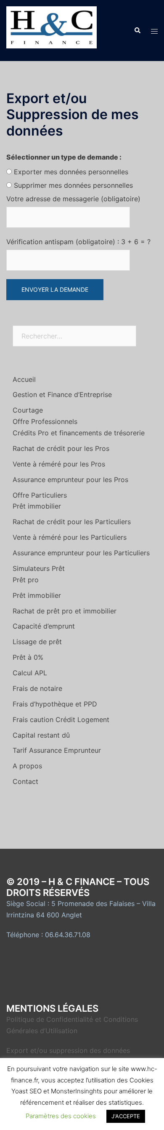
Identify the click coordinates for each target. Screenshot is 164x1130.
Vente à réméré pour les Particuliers (70, 537)
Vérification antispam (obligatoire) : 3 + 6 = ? (78, 241)
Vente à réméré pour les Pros (59, 464)
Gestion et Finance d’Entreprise (62, 394)
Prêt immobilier (37, 506)
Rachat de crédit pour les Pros (61, 448)
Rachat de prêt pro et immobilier (64, 611)
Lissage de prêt (37, 641)
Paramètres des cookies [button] (61, 1116)
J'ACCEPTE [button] (125, 1116)
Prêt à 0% (28, 657)
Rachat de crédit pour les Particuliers (72, 521)
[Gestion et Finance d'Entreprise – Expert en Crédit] (51, 30)
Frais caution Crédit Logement (61, 719)
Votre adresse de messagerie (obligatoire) (73, 199)
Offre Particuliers (40, 495)
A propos (27, 766)
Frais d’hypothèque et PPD (55, 704)
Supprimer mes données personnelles (73, 185)
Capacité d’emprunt (44, 626)
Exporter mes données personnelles (71, 172)
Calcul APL (30, 673)
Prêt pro (26, 580)
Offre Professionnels (45, 421)
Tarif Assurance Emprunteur (57, 750)
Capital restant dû (41, 735)
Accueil (24, 379)
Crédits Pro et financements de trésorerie (79, 433)
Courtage (28, 410)
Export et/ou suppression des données (68, 1050)
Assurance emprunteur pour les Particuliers (81, 553)
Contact (25, 781)
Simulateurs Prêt (39, 568)
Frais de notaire (37, 688)
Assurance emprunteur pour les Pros (70, 479)
